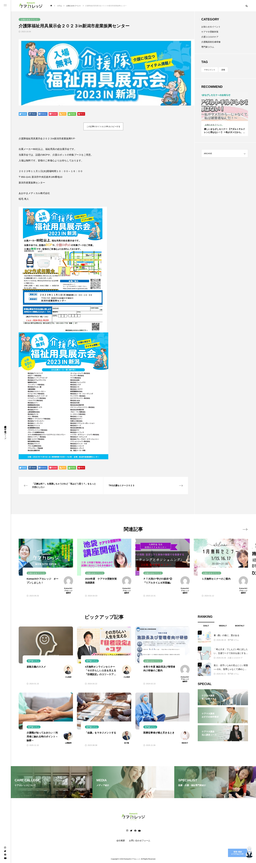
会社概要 (120, 841)
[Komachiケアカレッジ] (30, 5)
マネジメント (209, 70)
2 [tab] (225, 118)
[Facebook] (5, 854)
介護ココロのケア (209, 37)
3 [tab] (227, 118)
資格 (223, 70)
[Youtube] (5, 858)
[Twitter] (5, 851)
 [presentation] (245, 529)
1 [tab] (222, 118)
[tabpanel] (224, 114)
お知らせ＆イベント (211, 27)
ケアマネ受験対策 (209, 32)
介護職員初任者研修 (211, 42)
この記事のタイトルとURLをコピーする (103, 126)
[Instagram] (5, 847)
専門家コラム (207, 47)
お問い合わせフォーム (139, 841)
